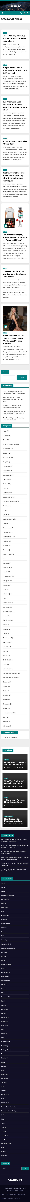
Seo (4, 651)
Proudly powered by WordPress (12, 1188)
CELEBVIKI (15, 6)
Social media (7, 669)
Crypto (5, 510)
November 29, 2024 (10, 113)
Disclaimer (4, 1198)
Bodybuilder (7, 466)
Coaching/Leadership (10, 501)
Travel (5, 708)
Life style (6, 594)
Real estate (6, 638)
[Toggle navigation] (27, 13)
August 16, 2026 (11, 786)
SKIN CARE (7, 660)
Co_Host (5, 506)
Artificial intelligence (9, 444)
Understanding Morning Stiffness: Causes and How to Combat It (14, 38)
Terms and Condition (19, 1194)
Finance (5, 545)
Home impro (7, 576)
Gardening (6, 567)
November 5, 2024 (10, 184)
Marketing (6, 607)
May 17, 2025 (8, 44)
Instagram (6, 581)
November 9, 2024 (10, 147)
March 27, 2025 (9, 76)
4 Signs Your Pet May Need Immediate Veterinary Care (14, 802)
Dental (5, 515)
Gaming (5, 563)
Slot (4, 664)
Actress (5, 435)
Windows (6, 726)
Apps (4, 440)
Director (5, 523)
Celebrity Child (7, 497)
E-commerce (7, 528)
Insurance (6, 585)
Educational (6, 532)
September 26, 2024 (10, 243)
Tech (4, 691)
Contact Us (17, 1198)
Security (5, 647)
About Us (10, 1198)
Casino (5, 484)
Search (5, 372)
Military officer (7, 611)
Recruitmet (6, 642)
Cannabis (6, 479)
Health (5, 572)
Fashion (5, 541)
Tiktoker (5, 695)
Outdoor (5, 629)
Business (6, 471)
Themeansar (19, 1190)
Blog (4, 462)
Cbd (4, 488)
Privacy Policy (9, 1194)
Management (7, 603)
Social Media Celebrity (10, 673)
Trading (5, 699)
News (5, 625)
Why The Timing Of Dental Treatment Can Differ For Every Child (13, 399)
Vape (4, 717)
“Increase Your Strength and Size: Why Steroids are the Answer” (14, 274)
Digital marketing (8, 519)
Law (4, 589)
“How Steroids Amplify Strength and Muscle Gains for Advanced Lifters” (15, 237)
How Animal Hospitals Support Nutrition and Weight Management (15, 764)
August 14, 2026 (11, 805)
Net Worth (6, 620)
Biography (6, 457)
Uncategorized (7, 713)
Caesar (17, 44)
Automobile (6, 449)
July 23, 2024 (8, 346)
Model (5, 616)
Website (5, 721)
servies (5, 655)
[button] (21, 13)
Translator (6, 704)
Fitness (5, 32)
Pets (4, 633)
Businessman (7, 475)
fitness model (7, 554)
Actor (5, 431)
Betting (5, 453)
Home (2, 1194)
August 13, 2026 (11, 824)
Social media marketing (10, 677)
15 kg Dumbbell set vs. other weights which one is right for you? (15, 70)
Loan (4, 598)
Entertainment (7, 537)
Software (6, 682)
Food (4, 559)
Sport (5, 686)
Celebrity (6, 493)
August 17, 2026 (11, 767)
